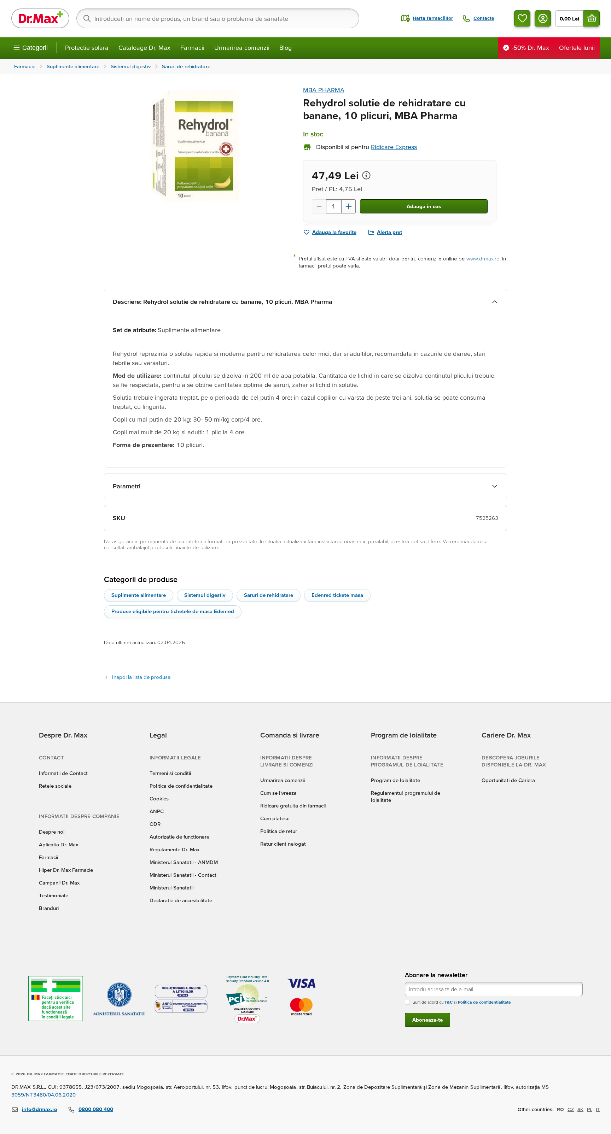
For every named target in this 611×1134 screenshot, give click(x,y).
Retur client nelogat (283, 844)
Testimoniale (53, 895)
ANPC (157, 811)
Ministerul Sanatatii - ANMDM (184, 862)
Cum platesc (274, 818)
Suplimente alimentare (138, 595)
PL (589, 1109)
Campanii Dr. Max (59, 883)
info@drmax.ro (39, 1109)
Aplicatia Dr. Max (58, 844)
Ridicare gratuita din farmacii (293, 806)
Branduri (49, 908)
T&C (448, 1002)
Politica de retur (278, 831)
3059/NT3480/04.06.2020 (43, 1095)
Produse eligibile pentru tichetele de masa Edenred (172, 611)
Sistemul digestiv (205, 595)
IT (598, 1109)
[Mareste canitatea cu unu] (349, 206)
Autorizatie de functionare (179, 837)
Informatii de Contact (63, 773)
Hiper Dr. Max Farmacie (66, 870)
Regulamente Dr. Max (174, 849)
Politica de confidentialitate (181, 786)
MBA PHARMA (323, 90)
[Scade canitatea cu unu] (319, 206)
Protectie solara (87, 47)
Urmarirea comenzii (241, 47)
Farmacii (192, 47)
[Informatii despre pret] (366, 175)
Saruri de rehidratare (268, 595)
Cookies (159, 798)
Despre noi (51, 832)
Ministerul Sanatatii (171, 888)
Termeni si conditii (170, 773)
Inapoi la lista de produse (141, 677)
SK (580, 1109)
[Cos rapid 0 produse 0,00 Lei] (591, 18)
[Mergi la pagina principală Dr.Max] (40, 18)
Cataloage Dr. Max (144, 47)
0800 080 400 (95, 1109)
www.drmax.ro (483, 258)
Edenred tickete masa (337, 595)
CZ (571, 1109)
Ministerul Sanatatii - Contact (183, 875)
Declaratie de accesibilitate (181, 900)
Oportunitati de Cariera (508, 780)
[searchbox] (217, 18)
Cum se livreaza (278, 793)
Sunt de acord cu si (462, 1002)
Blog (285, 47)
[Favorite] (522, 18)
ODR (155, 824)
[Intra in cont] (543, 18)
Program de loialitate (395, 780)
